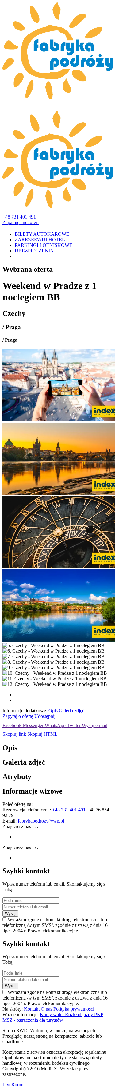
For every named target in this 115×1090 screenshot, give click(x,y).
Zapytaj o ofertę (17, 716)
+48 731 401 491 (19, 216)
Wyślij (10, 913)
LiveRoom (12, 1084)
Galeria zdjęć (71, 710)
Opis (53, 710)
